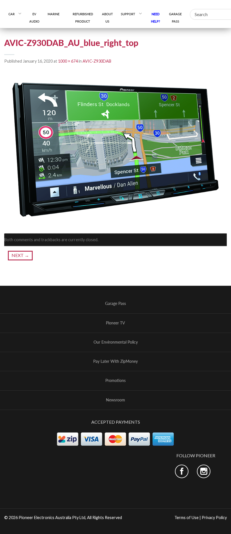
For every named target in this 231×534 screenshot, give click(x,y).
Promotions (115, 380)
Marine (56, 14)
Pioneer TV (115, 323)
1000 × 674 (68, 61)
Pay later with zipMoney (115, 361)
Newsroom (115, 400)
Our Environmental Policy (116, 342)
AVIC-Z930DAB (97, 61)
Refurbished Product (83, 17)
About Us (107, 17)
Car (11, 14)
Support (128, 14)
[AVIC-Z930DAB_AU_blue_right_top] (115, 149)
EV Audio (34, 17)
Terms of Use (186, 517)
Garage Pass (175, 17)
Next (20, 255)
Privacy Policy (214, 517)
